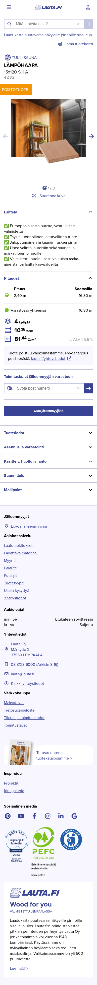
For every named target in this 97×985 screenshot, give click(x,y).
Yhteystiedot (15, 598)
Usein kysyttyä (16, 590)
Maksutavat (14, 702)
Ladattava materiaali (21, 553)
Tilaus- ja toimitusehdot (24, 717)
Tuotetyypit (14, 583)
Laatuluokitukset (18, 545)
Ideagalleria (14, 790)
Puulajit (10, 575)
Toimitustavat (15, 725)
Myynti (10, 560)
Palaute (10, 568)
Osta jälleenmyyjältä (48, 410)
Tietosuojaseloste (19, 710)
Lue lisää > (19, 968)
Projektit (11, 783)
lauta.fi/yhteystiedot (48, 358)
